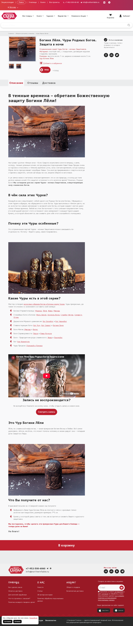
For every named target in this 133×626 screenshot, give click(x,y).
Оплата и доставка (15, 591)
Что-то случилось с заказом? (19, 598)
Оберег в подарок (73, 587)
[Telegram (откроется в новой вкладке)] (109, 2)
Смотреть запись (46, 412)
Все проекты (54, 2)
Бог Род (36, 325)
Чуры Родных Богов (42, 33)
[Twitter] (117, 55)
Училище (33, 2)
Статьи (39, 591)
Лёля (45, 311)
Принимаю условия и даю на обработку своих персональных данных (111, 596)
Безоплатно (50, 620)
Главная (11, 33)
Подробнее (33, 618)
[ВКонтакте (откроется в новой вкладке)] (104, 2)
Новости (40, 587)
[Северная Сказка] (106, 571)
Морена (38, 311)
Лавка (21, 2)
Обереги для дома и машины (25, 33)
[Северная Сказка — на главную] (9, 16)
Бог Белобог (48, 321)
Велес (35, 329)
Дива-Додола (46, 333)
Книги (43, 2)
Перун (35, 333)
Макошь (57, 311)
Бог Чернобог (61, 321)
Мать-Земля (41, 315)
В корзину (66, 545)
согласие (104, 594)
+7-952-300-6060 (35, 568)
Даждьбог (58, 337)
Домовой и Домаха (34, 346)
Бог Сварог (46, 325)
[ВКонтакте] (111, 55)
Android (120, 610)
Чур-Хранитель (23, 341)
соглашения (118, 592)
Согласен (7, 621)
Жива (50, 311)
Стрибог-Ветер (67, 315)
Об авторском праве (45, 595)
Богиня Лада (58, 325)
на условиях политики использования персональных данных (111, 598)
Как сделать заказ (15, 587)
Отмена (17, 621)
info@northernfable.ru (90, 2)
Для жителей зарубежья (17, 595)
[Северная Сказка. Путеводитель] (111, 571)
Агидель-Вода (53, 315)
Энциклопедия (7, 2)
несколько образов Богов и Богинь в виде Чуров (44, 304)
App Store (105, 610)
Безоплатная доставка (74, 591)
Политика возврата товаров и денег (21, 602)
